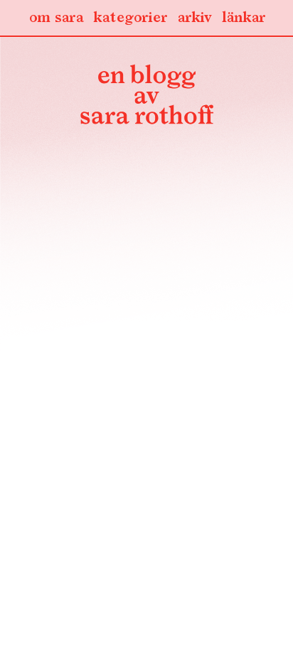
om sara (55, 18)
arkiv (194, 18)
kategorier (130, 18)
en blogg (146, 97)
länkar (243, 18)
